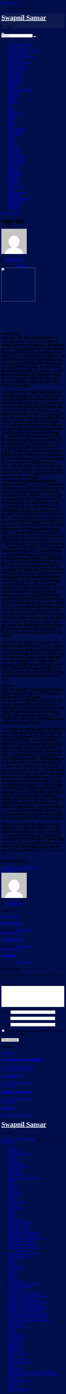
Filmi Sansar (14, 59)
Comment (7, 984)
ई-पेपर (11, 138)
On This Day (15, 77)
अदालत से (13, 96)
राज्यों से (12, 111)
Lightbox (13, 1271)
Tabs (10, 1365)
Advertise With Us (18, 1165)
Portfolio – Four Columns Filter (25, 1292)
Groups (12, 1211)
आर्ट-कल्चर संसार (16, 129)
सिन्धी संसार (14, 205)
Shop (11, 1356)
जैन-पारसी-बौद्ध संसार (18, 199)
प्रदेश (11, 108)
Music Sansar (15, 74)
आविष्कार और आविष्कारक (20, 90)
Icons (11, 1262)
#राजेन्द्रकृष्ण (21, 266)
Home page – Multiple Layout (24, 1247)
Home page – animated (20, 1223)
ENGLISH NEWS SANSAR (24, 50)
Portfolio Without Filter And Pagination (29, 1320)
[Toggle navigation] (2, 33)
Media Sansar (15, 71)
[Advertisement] (33, 316)
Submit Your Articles (19, 1362)
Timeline (12, 1377)
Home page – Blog (18, 1226)
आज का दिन (14, 93)
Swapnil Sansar (23, 17)
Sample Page (15, 1341)
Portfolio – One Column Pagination (27, 1302)
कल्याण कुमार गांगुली (11, 923)
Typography (14, 1383)
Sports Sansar (15, 81)
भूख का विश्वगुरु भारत (18, 1389)
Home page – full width (21, 1241)
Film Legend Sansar (19, 62)
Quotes (12, 1329)
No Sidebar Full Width (20, 1286)
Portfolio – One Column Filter (24, 1299)
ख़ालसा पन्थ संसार (17, 192)
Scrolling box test (17, 1353)
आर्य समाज (13, 168)
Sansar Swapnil (25, 1066)
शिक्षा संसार (13, 135)
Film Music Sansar (18, 53)
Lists (10, 1274)
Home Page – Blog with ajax (23, 1232)
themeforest (14, 1368)
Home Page (21, 1250)
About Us (13, 1150)
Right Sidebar (15, 1338)
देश (9, 105)
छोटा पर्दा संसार (15, 132)
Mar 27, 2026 (8, 1098)
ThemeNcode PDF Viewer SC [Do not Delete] (33, 1374)
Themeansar (7, 1142)
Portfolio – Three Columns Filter (25, 1305)
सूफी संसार (13, 208)
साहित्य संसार (14, 174)
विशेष (10, 126)
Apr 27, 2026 (8, 1082)
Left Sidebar (14, 1268)
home (11, 1217)
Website (5, 1024)
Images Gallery (16, 1265)
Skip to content (9, 2)
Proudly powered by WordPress (18, 1138)
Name (5, 1012)
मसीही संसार (14, 195)
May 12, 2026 (8, 1066)
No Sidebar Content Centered (24, 1283)
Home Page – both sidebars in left (26, 1238)
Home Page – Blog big (20, 1229)
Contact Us (14, 1193)
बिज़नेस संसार (15, 114)
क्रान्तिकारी (14, 84)
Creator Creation (17, 47)
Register (12, 1332)
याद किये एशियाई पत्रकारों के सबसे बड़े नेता (22, 1059)
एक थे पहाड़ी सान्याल (11, 939)
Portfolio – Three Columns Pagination (28, 1308)
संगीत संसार (14, 165)
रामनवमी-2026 (8, 1108)
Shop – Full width (17, 1359)
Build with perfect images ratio (24, 1177)
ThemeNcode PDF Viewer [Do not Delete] (31, 1371)
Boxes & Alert (16, 1174)
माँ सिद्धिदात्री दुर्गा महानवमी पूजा (16, 1092)
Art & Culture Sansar (19, 44)
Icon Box (13, 1259)
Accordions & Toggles (20, 1153)
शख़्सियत (12, 123)
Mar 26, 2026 (8, 1115)
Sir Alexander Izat (11, 1076)
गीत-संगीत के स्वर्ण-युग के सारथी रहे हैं (19, 868)
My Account (14, 1280)
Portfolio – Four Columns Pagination (28, 1295)
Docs (11, 1199)
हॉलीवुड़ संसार (15, 159)
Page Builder (15, 1289)
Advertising (14, 1168)
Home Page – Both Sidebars (23, 1235)
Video (11, 1386)
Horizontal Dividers (18, 1256)
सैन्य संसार (13, 147)
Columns (13, 1190)
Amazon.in (14, 1171)
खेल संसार (13, 102)
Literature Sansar (17, 68)
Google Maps (15, 1208)
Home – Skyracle (17, 1220)
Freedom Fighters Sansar (21, 56)
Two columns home (18, 1380)
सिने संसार (13, 153)
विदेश (10, 120)
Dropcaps (13, 1205)
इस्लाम (11, 189)
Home (11, 1147)
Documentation (16, 1202)
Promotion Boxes (17, 1326)
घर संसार (12, 183)
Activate (12, 1156)
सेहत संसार (13, 180)
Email (5, 1018)
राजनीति (12, 117)
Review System (16, 1335)
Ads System (14, 1162)
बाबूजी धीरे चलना (9, 871)
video (11, 141)
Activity (12, 1159)
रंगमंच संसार (14, 171)
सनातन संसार (14, 186)
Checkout (13, 1187)
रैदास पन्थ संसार (16, 202)
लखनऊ (12, 87)
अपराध (11, 99)
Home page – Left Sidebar (22, 1244)
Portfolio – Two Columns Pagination (27, 1314)
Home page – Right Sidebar (23, 1253)
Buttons (12, 1181)
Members (13, 1277)
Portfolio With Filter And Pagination (27, 1317)
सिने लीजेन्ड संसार (17, 156)
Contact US (14, 1196)
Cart (10, 1184)
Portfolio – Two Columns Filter (25, 1311)
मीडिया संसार (14, 150)
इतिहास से (13, 177)
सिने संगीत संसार (16, 162)
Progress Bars (15, 1323)
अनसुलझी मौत (8, 955)
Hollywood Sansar (18, 65)
